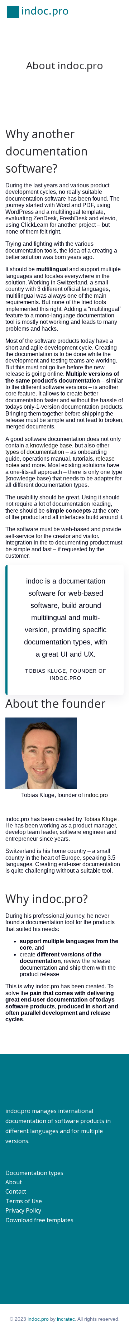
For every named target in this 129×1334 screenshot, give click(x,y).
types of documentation (34, 452)
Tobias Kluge (100, 819)
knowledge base (51, 445)
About (13, 1182)
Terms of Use (23, 1201)
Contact (15, 1191)
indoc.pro (96, 795)
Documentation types (34, 1172)
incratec (66, 1319)
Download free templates (39, 1220)
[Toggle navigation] (119, 12)
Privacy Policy (23, 1210)
